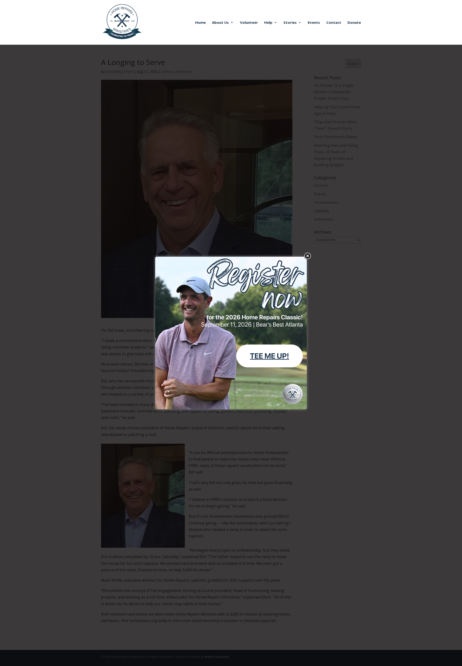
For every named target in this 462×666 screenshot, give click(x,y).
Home (200, 23)
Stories (290, 23)
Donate (354, 23)
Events (314, 23)
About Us (220, 23)
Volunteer (249, 23)
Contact (333, 23)
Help (268, 23)
